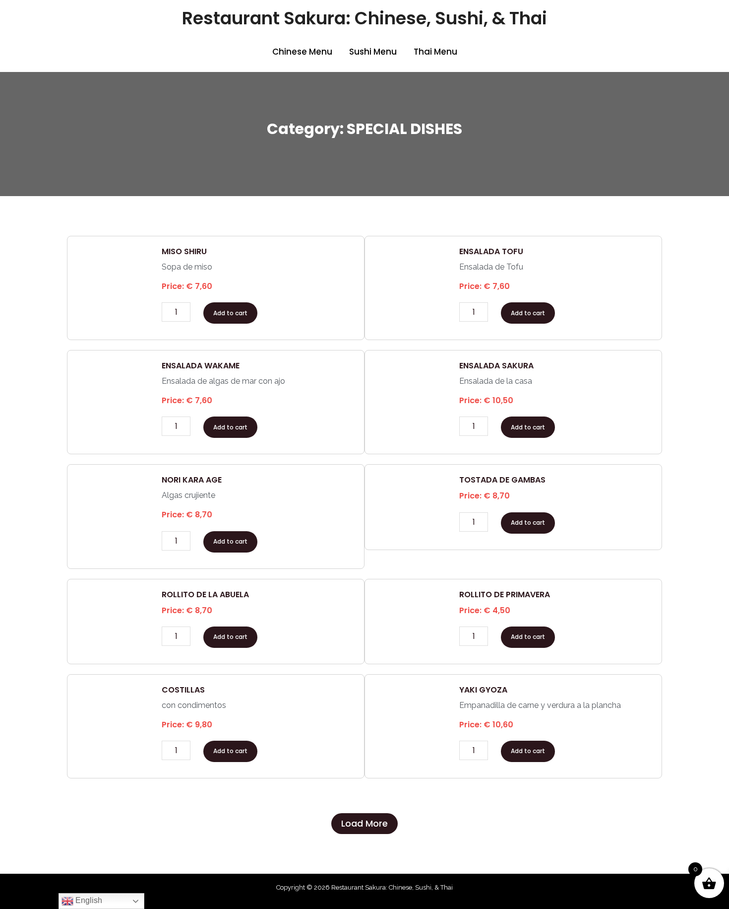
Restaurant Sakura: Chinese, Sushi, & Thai (364, 18)
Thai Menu (435, 52)
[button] (364, 823)
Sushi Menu (373, 52)
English (87, 900)
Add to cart (230, 313)
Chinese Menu (302, 52)
